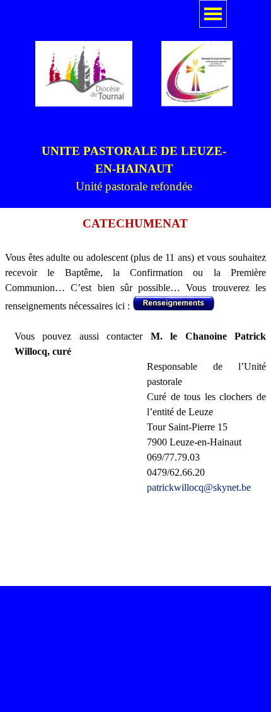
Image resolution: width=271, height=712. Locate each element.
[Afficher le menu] (213, 14)
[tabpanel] (134, 168)
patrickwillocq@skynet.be (199, 487)
